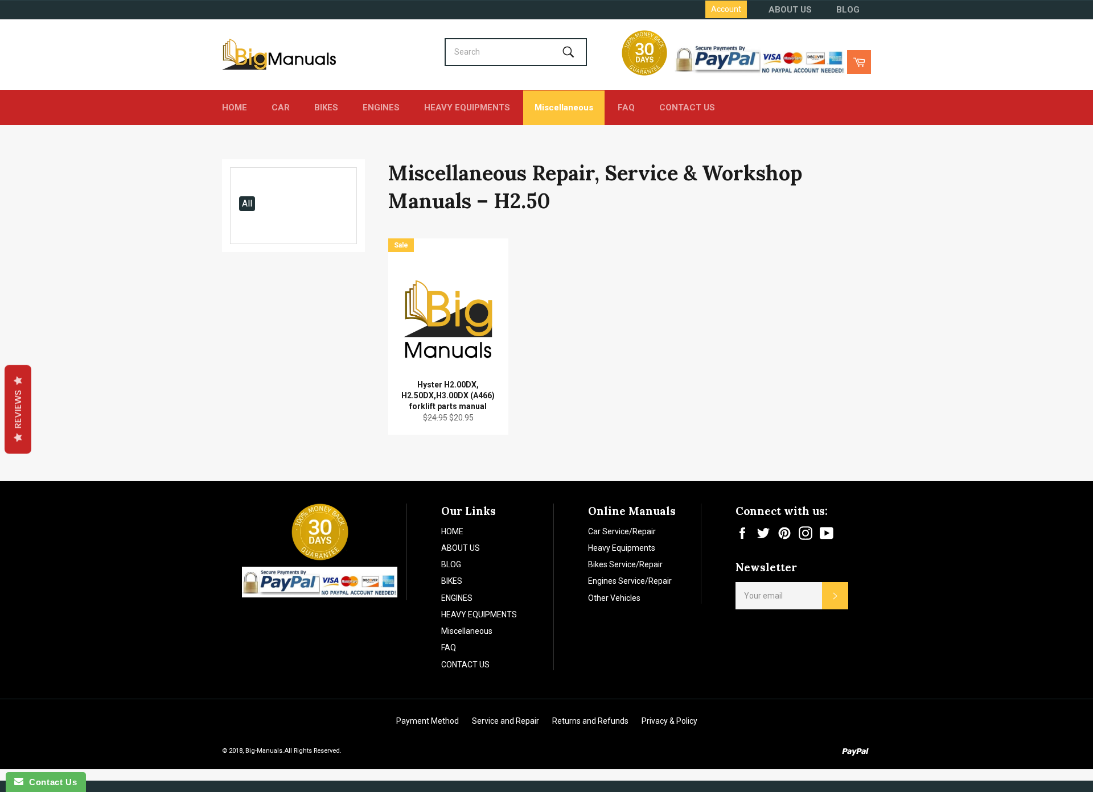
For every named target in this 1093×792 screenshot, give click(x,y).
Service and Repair (505, 720)
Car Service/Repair (622, 531)
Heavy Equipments (621, 547)
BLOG (848, 10)
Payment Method (427, 720)
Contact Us (50, 782)
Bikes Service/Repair (625, 564)
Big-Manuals (263, 750)
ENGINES (381, 107)
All (247, 203)
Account (726, 9)
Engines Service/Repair (630, 580)
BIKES (326, 107)
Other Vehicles (614, 598)
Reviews (17, 409)
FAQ (626, 107)
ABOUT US (790, 10)
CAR (281, 107)
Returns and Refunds (590, 720)
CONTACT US (687, 107)
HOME (234, 107)
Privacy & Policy (669, 720)
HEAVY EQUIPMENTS (467, 107)
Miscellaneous (564, 107)
